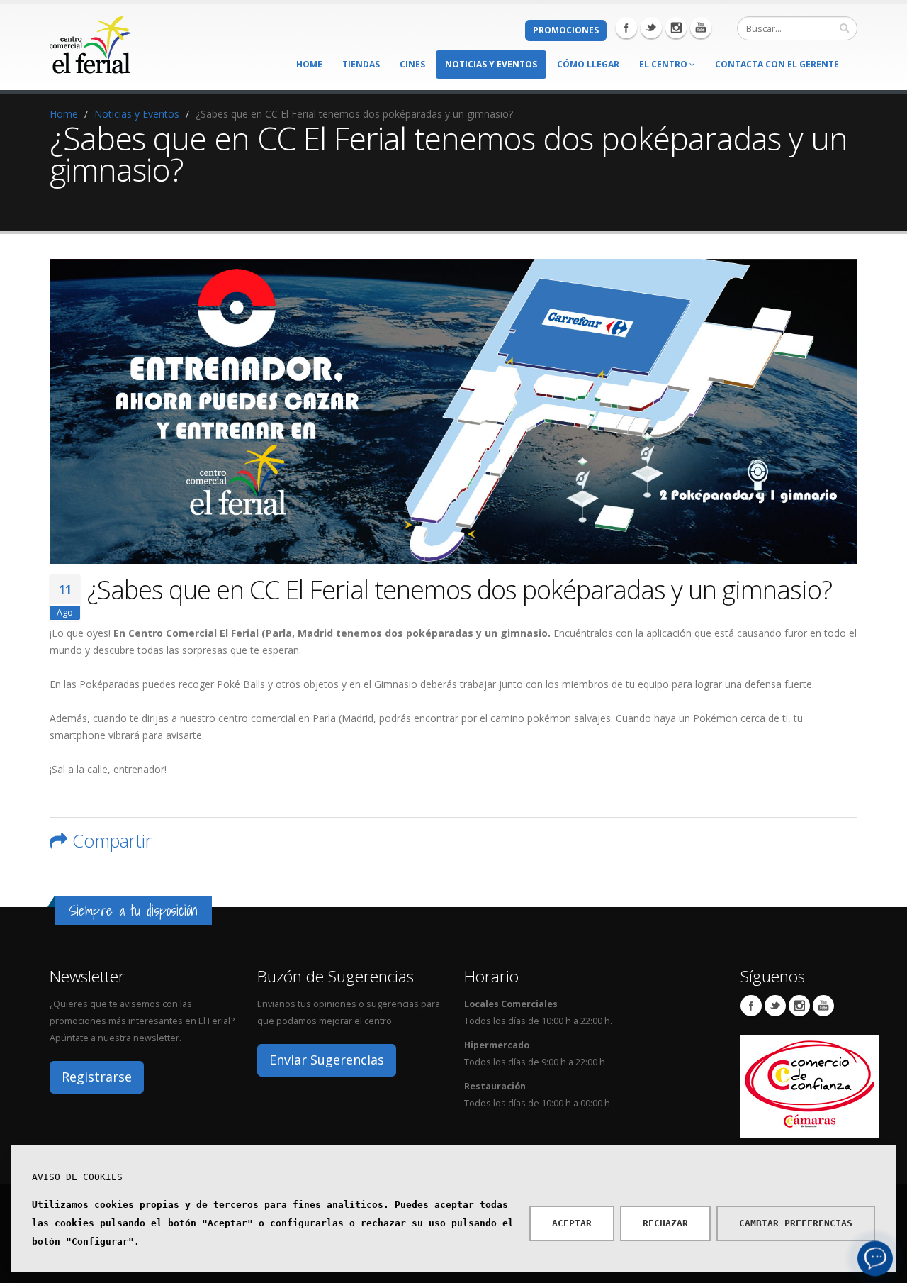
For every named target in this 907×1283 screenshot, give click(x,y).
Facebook (626, 27)
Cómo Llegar (588, 64)
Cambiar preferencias (795, 1223)
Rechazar (665, 1223)
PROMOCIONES (566, 30)
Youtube (700, 27)
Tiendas (361, 64)
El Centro (664, 64)
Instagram (676, 27)
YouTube (823, 1005)
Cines (412, 64)
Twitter (651, 27)
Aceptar (572, 1223)
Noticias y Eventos (491, 64)
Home (309, 64)
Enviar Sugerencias (326, 1059)
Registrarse (97, 1076)
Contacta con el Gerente (777, 64)
